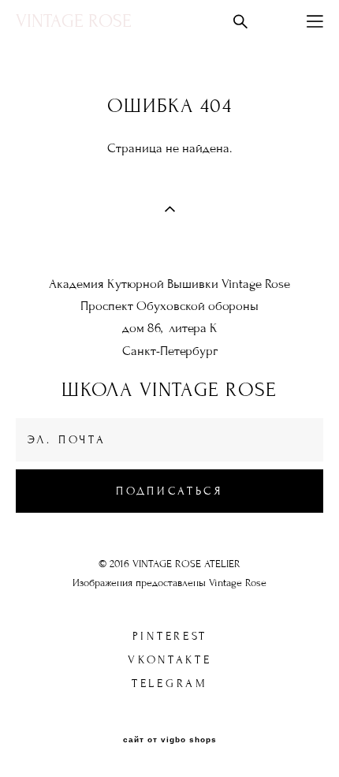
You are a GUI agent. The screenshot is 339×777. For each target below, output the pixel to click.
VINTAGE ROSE (74, 21)
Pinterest (169, 636)
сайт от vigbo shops (170, 740)
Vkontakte (169, 660)
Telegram (170, 683)
